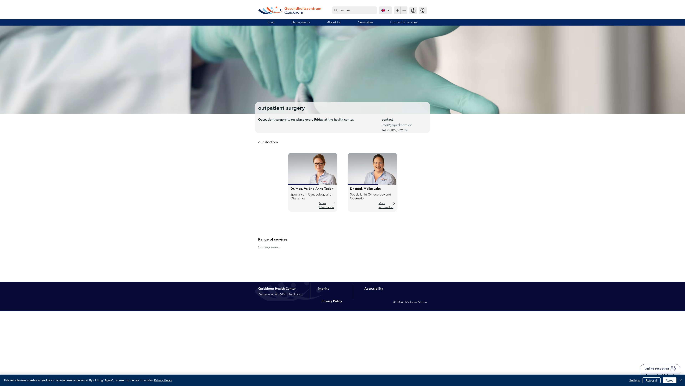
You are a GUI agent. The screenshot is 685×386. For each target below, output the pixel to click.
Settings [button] (634, 380)
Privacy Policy (163, 380)
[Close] (681, 380)
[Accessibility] (397, 10)
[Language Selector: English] (385, 10)
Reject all (652, 380)
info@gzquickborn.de (397, 125)
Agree (669, 380)
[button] (423, 10)
